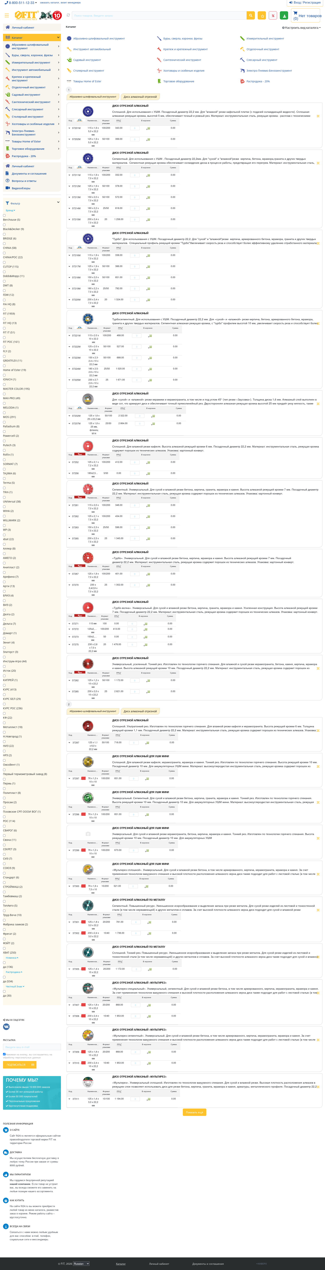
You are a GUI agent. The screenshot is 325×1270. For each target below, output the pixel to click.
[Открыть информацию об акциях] (273, 15)
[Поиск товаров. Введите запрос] (251, 15)
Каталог (121, 1263)
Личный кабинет (159, 1263)
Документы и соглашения (208, 1263)
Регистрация (311, 2)
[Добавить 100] (148, 779)
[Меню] (7, 15)
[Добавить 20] (150, 922)
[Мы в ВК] (6, 1026)
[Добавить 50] (148, 743)
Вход (297, 2)
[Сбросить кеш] (68, 15)
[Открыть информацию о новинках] (262, 15)
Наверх (262, 1263)
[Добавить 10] (147, 886)
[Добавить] (142, 128)
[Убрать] (128, 128)
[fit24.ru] (38, 15)
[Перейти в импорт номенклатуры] (284, 15)
